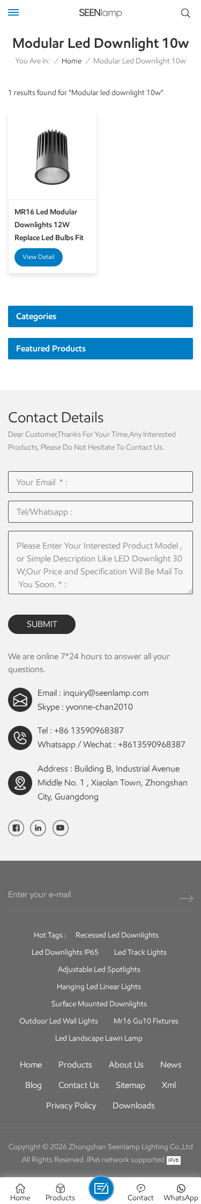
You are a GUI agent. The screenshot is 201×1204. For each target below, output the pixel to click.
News (171, 1064)
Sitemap (130, 1085)
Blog (33, 1085)
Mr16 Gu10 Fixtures (146, 1021)
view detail (39, 257)
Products (75, 1064)
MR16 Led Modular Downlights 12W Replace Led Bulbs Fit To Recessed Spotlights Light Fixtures (51, 225)
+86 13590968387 (89, 730)
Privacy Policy (71, 1105)
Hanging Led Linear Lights (99, 986)
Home (71, 61)
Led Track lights (140, 952)
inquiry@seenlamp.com (105, 693)
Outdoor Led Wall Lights (58, 1021)
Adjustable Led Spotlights (99, 969)
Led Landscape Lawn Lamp (99, 1038)
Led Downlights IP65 (65, 952)
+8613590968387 (151, 744)
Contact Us (78, 1085)
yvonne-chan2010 (99, 707)
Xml (169, 1085)
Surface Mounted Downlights (99, 1003)
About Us (126, 1064)
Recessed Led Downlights (117, 935)
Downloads (134, 1105)
